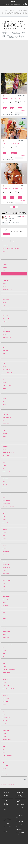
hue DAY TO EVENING (7, 755)
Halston (4, 305)
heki (3, 468)
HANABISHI (5, 312)
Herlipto (4, 557)
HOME (2, 8)
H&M (4, 251)
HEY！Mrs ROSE (6, 593)
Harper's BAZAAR (6, 376)
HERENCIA (5, 529)
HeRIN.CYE (5, 548)
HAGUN (4, 286)
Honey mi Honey (6, 698)
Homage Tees (5, 679)
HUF (3, 762)
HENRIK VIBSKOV (6, 503)
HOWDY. (4, 746)
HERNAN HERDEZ (6, 567)
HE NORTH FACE (6, 443)
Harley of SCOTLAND (7, 372)
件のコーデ (23, 216)
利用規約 (5, 831)
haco (4, 270)
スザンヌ (7, 96)
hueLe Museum (6, 758)
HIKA (4, 612)
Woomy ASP (6, 792)
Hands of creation (6, 318)
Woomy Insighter (20, 792)
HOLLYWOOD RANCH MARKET (9, 669)
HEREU (4, 532)
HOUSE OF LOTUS (7, 739)
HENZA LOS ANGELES (7, 510)
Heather (4, 449)
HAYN (4, 427)
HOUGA (4, 736)
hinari (4, 624)
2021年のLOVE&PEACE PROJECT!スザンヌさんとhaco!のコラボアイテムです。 (14, 188)
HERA (4, 516)
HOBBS (4, 650)
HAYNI (4, 430)
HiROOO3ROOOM (6, 631)
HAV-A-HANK (5, 407)
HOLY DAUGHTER (6, 672)
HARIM (4, 360)
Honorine (4, 707)
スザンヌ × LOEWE (19, 112)
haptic (4, 347)
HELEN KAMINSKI (6, 471)
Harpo (4, 379)
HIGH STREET (5, 605)
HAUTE (4, 404)
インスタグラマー (5, 4)
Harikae (4, 356)
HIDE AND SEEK (6, 596)
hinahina (4, 621)
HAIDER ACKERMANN (7, 289)
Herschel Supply (6, 577)
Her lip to (5, 513)
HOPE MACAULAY (6, 717)
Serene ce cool (5, 224)
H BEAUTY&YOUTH (7, 245)
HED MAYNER (6, 459)
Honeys (4, 704)
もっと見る (22, 110)
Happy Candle (6, 340)
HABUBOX (5, 267)
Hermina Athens (6, 564)
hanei (4, 324)
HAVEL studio (5, 414)
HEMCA (4, 497)
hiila (3, 609)
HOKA (4, 656)
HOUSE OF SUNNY (7, 743)
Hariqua (4, 366)
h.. (3, 254)
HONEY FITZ (5, 695)
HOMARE (4, 682)
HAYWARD (5, 433)
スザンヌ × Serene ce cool (8, 159)
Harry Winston (6, 382)
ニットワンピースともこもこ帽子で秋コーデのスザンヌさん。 (14, 143)
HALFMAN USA (6, 299)
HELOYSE (5, 484)
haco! (24, 8)
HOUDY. (4, 733)
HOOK (4, 711)
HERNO (4, 570)
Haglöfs (4, 283)
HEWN (4, 586)
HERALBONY (5, 519)
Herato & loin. (5, 522)
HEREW (4, 535)
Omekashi (17, 222)
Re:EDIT (12, 222)
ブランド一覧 (6, 823)
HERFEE (4, 538)
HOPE (4, 714)
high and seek (6, 599)
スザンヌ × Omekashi (15, 114)
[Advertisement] (14, 55)
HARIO (4, 363)
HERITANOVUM (6, 551)
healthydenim (5, 446)
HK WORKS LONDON (7, 644)
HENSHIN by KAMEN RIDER (8, 506)
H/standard (5, 264)
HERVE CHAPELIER (7, 580)
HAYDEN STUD (6, 423)
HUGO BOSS (5, 774)
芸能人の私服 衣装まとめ (11, 8)
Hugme (4, 768)
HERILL (4, 545)
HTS (3, 749)
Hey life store (5, 589)
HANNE (4, 334)
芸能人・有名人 (17, 4)
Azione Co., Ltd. (20, 807)
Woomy (13, 2)
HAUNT (4, 398)
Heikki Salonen (6, 465)
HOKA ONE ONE (6, 660)
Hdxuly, (4, 439)
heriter (4, 554)
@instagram (19, 829)
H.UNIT (4, 261)
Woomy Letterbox (20, 804)
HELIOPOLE (5, 474)
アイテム (5, 9)
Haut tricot (5, 401)
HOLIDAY (4, 663)
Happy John (5, 344)
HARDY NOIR (5, 350)
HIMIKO (4, 618)
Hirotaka (4, 634)
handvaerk (5, 321)
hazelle (4, 436)
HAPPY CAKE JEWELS (7, 337)
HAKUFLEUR (5, 293)
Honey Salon (5, 701)
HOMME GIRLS (6, 685)
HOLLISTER (5, 666)
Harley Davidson (6, 369)
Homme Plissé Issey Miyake (8, 688)
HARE (4, 353)
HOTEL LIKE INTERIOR (7, 727)
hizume (4, 640)
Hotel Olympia (6, 730)
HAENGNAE (5, 280)
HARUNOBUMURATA (7, 385)
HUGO (4, 771)
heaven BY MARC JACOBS (8, 452)
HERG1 (4, 542)
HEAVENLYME (6, 455)
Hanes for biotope (6, 331)
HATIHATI (5, 391)
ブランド (20, 8)
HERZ (4, 583)
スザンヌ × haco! (6, 114)
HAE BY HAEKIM (6, 277)
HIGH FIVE (5, 602)
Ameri (3, 222)
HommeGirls (5, 691)
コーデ (11, 4)
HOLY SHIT (5, 676)
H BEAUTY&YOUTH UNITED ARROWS (11, 248)
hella (4, 481)
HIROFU (4, 628)
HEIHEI (4, 462)
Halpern (4, 302)
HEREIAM (5, 526)
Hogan (4, 653)
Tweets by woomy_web (7, 784)
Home (5, 815)
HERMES (4, 561)
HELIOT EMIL (5, 478)
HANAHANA (5, 315)
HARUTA (4, 388)
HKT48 (4, 647)
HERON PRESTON (6, 573)
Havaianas (5, 411)
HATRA (4, 395)
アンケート (6, 234)
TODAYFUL (7, 222)
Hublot (4, 752)
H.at (3, 257)
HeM (3, 490)
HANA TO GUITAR (6, 309)
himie (4, 615)
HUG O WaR (5, 765)
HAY (3, 420)
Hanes (4, 328)
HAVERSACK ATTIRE (7, 417)
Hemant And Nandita (7, 494)
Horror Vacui (5, 720)
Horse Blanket (6, 723)
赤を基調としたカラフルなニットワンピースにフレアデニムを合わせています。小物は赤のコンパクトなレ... (14, 98)
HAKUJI (4, 296)
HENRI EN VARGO (6, 500)
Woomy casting (7, 800)
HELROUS (5, 487)
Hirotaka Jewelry (6, 637)
